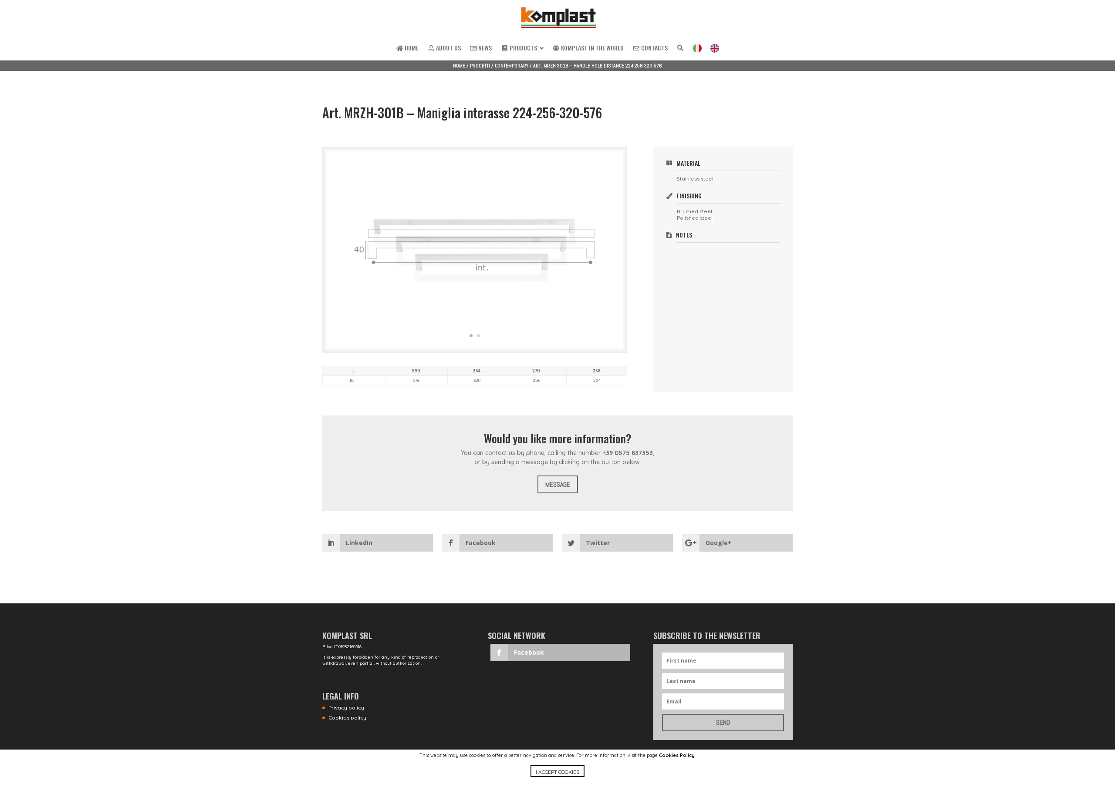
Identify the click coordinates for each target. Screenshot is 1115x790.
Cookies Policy (677, 755)
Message (557, 484)
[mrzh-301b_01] (475, 348)
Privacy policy (346, 707)
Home (459, 65)
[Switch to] (697, 48)
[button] (557, 777)
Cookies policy (347, 717)
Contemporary (511, 65)
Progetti (480, 65)
